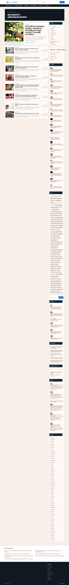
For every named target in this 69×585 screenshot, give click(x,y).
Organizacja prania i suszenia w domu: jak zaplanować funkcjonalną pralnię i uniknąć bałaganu (49, 555)
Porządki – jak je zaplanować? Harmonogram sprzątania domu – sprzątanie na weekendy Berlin (55, 138)
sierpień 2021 (52, 488)
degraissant (53, 198)
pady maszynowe (58, 223)
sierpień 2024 (52, 454)
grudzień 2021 (52, 481)
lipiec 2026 (52, 437)
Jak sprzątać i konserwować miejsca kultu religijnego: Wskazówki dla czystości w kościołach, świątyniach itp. (56, 326)
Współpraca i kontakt (9, 5)
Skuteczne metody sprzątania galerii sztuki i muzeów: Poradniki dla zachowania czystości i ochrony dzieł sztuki (56, 105)
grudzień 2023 (52, 458)
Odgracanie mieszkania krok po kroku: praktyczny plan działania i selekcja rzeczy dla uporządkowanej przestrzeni (56, 351)
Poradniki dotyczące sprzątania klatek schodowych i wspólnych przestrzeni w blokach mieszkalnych (56, 127)
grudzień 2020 (52, 503)
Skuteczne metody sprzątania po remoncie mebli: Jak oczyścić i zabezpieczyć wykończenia (56, 150)
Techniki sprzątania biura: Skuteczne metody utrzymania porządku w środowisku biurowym (56, 145)
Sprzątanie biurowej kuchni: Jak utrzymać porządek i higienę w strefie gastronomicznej (56, 181)
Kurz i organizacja (53, 26)
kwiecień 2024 (52, 456)
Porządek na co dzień (18, 5)
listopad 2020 (52, 505)
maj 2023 (51, 464)
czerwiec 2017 (52, 539)
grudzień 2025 (52, 445)
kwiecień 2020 (52, 518)
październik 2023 (52, 460)
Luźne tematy (26, 5)
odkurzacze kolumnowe (56, 219)
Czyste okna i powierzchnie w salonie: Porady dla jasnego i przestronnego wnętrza (56, 121)
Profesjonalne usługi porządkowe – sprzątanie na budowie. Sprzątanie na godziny (25, 76)
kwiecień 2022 (52, 473)
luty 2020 (51, 522)
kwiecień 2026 (52, 439)
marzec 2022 (52, 475)
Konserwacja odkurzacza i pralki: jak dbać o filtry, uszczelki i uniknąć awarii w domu (48, 553)
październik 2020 (52, 507)
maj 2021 (51, 494)
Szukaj (62, 2)
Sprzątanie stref (52, 39)
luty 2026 (51, 443)
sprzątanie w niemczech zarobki (56, 276)
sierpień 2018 (52, 535)
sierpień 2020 (52, 511)
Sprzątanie (47, 5)
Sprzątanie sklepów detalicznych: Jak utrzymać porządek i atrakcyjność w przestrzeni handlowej (56, 332)
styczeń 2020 (52, 524)
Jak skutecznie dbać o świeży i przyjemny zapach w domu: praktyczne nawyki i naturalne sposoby (56, 347)
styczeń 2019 (52, 526)
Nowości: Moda (52, 54)
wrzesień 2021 (52, 486)
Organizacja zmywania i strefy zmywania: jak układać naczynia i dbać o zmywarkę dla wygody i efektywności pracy (56, 361)
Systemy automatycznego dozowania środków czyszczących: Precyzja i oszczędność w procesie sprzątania (56, 308)
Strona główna (62, 583)
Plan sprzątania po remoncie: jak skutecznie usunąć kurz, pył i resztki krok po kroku (56, 354)
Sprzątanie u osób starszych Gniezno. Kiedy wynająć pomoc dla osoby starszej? (26, 67)
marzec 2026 (52, 441)
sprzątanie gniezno (55, 238)
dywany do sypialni (56, 202)
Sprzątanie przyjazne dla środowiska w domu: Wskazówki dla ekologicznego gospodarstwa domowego (56, 70)
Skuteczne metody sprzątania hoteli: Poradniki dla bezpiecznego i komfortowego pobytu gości (55, 168)
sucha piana (53, 287)
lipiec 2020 (52, 513)
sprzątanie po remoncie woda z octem (56, 260)
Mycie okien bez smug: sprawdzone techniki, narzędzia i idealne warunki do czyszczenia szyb (18, 558)
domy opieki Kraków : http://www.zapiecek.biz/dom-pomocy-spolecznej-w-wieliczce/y (56, 319)
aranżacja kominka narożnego (53, 195)
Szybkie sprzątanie (53, 44)
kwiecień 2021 (52, 496)
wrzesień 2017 (52, 537)
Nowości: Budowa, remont (54, 52)
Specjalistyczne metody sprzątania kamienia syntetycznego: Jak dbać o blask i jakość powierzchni (56, 157)
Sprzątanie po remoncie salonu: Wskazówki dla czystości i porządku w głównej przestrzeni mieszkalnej (56, 132)
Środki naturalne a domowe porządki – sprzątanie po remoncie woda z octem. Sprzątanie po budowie (26, 96)
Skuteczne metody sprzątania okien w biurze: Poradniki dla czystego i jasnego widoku (56, 187)
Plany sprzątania (34, 5)
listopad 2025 (52, 447)
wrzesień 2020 (52, 509)
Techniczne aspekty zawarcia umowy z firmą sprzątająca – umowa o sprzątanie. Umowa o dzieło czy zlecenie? (56, 87)
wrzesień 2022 (52, 469)
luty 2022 (51, 477)
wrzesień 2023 (52, 462)
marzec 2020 (52, 520)
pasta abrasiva (54, 225)
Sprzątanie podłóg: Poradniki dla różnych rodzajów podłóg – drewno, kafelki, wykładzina (56, 81)
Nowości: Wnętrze (53, 58)
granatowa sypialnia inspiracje (56, 204)
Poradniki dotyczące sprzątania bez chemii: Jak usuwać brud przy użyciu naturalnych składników (56, 162)
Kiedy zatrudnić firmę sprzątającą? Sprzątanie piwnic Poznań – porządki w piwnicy (26, 49)
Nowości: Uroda (53, 56)
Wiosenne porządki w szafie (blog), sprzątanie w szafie (27, 113)
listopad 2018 (52, 530)
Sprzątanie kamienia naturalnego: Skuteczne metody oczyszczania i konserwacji (55, 426)
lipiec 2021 (51, 490)
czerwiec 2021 (52, 492)
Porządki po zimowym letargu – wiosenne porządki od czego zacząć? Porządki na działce (34, 30)
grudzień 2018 (52, 528)
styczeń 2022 (52, 479)
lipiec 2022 (52, 471)
